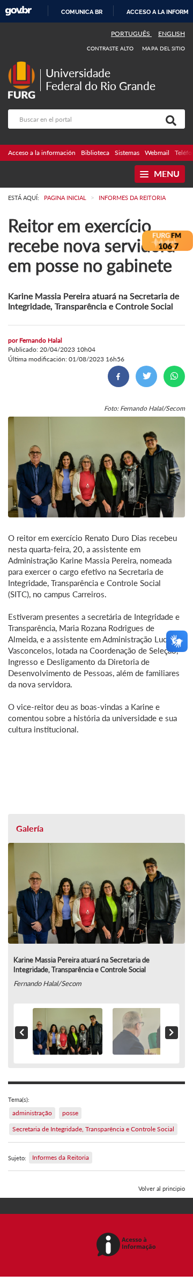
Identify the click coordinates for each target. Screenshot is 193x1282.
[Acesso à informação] (127, 1245)
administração (32, 1113)
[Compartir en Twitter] (146, 376)
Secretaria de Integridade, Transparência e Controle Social (93, 1129)
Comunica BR (81, 12)
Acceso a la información (42, 153)
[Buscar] (169, 119)
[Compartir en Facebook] (118, 376)
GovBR (18, 11)
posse (70, 1113)
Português (131, 33)
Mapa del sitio (163, 48)
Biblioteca (95, 153)
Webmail (157, 153)
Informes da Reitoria (60, 1157)
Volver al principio (161, 1188)
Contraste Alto (110, 48)
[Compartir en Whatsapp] (174, 376)
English (171, 33)
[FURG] (24, 66)
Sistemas (127, 153)
